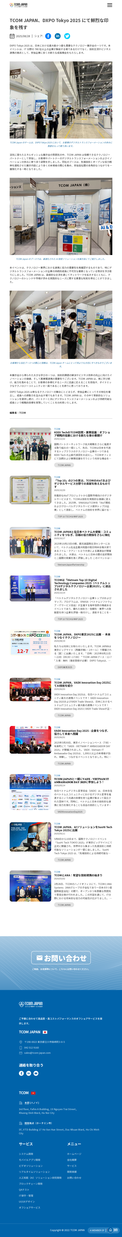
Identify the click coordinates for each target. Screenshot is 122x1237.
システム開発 (26, 1154)
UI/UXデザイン (27, 1201)
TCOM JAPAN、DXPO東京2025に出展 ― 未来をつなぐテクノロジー (82, 636)
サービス (72, 1166)
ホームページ (74, 1154)
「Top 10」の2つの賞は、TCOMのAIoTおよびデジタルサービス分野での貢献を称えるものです (82, 483)
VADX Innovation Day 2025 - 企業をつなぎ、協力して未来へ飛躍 (82, 732)
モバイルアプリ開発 (29, 1160)
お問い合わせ (74, 1177)
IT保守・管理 (26, 1195)
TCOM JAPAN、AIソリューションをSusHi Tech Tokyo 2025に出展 (83, 828)
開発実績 (72, 1171)
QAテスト (24, 1189)
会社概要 (72, 1160)
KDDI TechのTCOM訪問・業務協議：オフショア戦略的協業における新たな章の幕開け (82, 434)
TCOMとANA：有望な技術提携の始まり (78, 875)
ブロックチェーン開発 (31, 1183)
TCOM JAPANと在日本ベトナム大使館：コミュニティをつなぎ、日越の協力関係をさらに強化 (82, 533)
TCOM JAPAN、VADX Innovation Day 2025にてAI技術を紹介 (82, 684)
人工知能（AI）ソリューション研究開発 (40, 1177)
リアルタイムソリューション (34, 1171)
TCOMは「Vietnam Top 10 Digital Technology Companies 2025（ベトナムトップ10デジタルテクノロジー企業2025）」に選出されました (82, 584)
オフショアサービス (29, 1207)
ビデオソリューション (31, 1166)
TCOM (57, 428)
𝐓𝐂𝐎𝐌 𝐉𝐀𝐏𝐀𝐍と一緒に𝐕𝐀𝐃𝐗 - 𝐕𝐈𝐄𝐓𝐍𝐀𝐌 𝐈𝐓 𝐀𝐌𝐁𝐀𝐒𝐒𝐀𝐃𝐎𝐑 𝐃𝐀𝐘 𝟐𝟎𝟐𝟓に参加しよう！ (81, 780)
